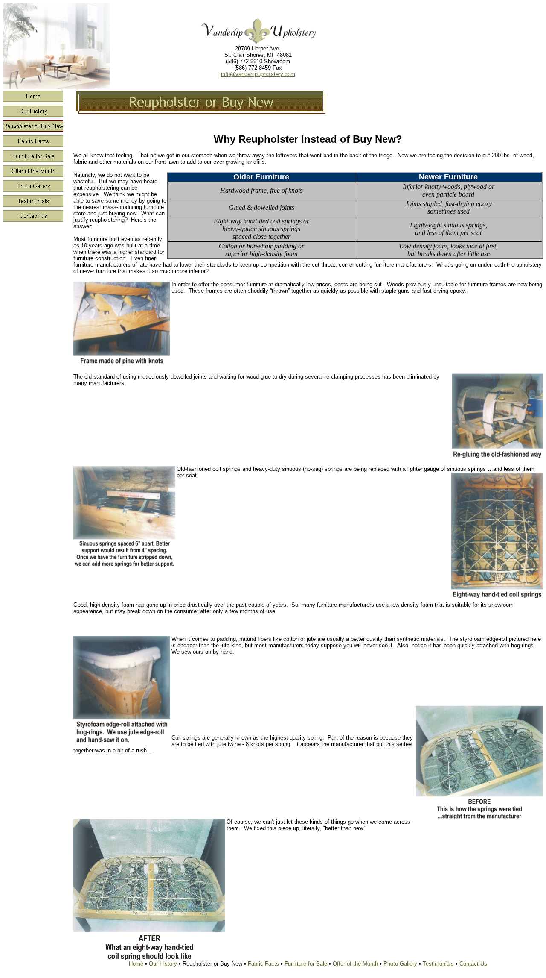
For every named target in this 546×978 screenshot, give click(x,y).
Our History (163, 963)
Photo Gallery (400, 963)
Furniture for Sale (306, 963)
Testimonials (438, 963)
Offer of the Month (355, 963)
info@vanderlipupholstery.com (258, 74)
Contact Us (473, 963)
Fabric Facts (263, 963)
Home (136, 963)
